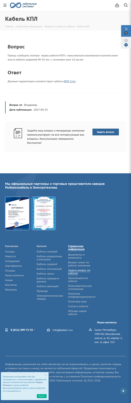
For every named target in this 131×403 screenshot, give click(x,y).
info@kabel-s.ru (63, 330)
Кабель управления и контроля (49, 258)
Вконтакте (123, 391)
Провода (42, 291)
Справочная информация (76, 247)
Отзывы (10, 270)
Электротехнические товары (50, 297)
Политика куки (77, 301)
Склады (10, 251)
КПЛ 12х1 (70, 81)
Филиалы (11, 289)
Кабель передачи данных (48, 280)
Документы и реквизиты (76, 256)
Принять (42, 396)
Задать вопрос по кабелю (79, 272)
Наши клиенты (14, 275)
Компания (11, 246)
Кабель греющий (47, 286)
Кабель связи (45, 273)
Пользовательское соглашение (80, 287)
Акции (9, 280)
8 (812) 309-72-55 (22, 329)
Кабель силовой (47, 251)
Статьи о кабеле (78, 306)
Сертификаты (13, 265)
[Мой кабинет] (117, 5)
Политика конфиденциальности (81, 295)
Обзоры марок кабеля (77, 312)
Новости (10, 256)
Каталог (42, 246)
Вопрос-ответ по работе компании (79, 264)
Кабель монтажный (49, 268)
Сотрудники (12, 261)
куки (30, 379)
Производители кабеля (78, 279)
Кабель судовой (47, 264)
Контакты (11, 284)
